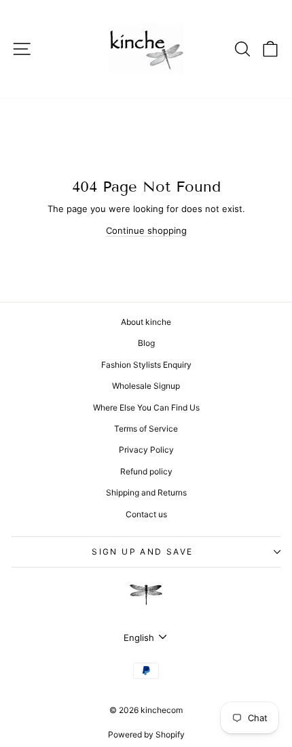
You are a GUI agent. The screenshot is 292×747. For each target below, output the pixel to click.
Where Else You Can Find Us (146, 407)
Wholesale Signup (146, 386)
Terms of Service (146, 428)
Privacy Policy (146, 450)
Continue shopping (146, 230)
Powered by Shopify (146, 734)
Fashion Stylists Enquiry (146, 365)
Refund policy (146, 471)
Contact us (146, 514)
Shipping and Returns (146, 492)
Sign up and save (142, 551)
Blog (146, 343)
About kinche (146, 322)
